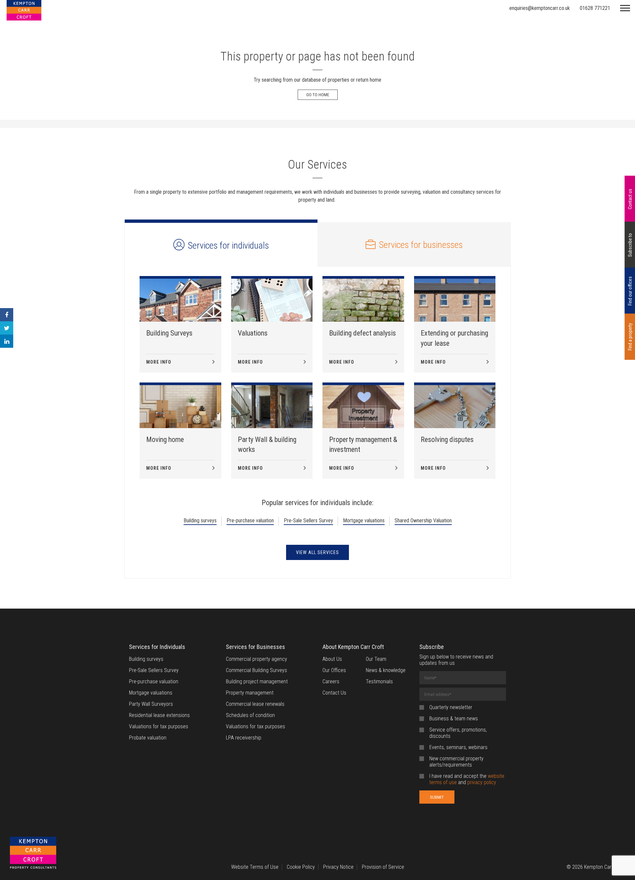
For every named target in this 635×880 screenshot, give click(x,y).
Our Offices (334, 670)
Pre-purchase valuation (250, 520)
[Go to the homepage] (33, 853)
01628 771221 (595, 8)
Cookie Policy (301, 867)
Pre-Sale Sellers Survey (308, 520)
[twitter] (6, 328)
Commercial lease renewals (255, 704)
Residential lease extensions (159, 715)
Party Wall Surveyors (151, 704)
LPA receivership (243, 738)
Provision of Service (383, 867)
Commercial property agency (256, 659)
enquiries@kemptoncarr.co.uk (539, 8)
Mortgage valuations (364, 520)
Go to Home (317, 94)
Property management (250, 693)
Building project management (257, 681)
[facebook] (6, 314)
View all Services (317, 552)
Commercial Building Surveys (256, 670)
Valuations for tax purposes (158, 726)
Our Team (376, 659)
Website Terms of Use (254, 867)
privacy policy (481, 782)
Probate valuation (147, 738)
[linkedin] (6, 341)
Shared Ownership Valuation (423, 520)
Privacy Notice (338, 867)
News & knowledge (385, 670)
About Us (332, 659)
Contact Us (334, 693)
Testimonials (379, 681)
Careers (330, 681)
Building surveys (200, 520)
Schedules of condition (250, 715)
